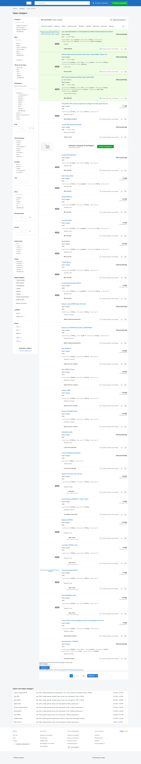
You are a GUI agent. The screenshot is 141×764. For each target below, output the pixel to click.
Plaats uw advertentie (105, 146)
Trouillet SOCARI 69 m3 (69, 155)
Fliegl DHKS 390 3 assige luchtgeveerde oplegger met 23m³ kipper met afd (84, 103)
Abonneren (44, 667)
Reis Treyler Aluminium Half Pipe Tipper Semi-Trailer (78, 77)
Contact (15, 740)
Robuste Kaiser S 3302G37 (70, 641)
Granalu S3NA (66, 390)
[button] (121, 48)
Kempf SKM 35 (18, 711)
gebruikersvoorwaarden (77, 669)
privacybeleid (62, 669)
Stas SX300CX (66, 348)
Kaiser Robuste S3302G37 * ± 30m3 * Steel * (75, 499)
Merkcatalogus (44, 746)
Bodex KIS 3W (17, 722)
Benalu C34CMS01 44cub (70, 411)
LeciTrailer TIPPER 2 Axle (69, 545)
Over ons (15, 735)
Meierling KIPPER (67, 520)
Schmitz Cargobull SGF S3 (21, 707)
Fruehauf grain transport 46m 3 (71, 283)
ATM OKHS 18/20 (67, 432)
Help (14, 738)
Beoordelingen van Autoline (47, 743)
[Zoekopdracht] (36, 3)
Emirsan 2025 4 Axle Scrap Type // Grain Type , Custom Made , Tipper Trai (84, 54)
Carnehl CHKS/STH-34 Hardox (71, 453)
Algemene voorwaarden (46, 735)
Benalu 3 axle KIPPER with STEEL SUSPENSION (77, 327)
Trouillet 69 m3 (66, 262)
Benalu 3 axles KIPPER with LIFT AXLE (74, 304)
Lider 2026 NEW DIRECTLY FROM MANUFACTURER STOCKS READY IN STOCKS (87, 31)
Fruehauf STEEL (67, 220)
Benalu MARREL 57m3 (69, 595)
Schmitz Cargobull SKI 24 (70, 570)
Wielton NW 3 (17, 703)
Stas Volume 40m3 (67, 176)
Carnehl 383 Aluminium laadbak (71, 124)
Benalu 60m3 (66, 241)
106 (83, 676)
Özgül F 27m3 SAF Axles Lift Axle (72, 474)
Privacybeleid (43, 738)
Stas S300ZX (17, 714)
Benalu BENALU (67, 196)
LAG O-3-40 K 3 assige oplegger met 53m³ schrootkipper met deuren (83, 620)
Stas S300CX (17, 700)
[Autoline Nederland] (18, 3)
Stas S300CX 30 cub (68, 369)
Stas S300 (16, 696)
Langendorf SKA (18, 718)
